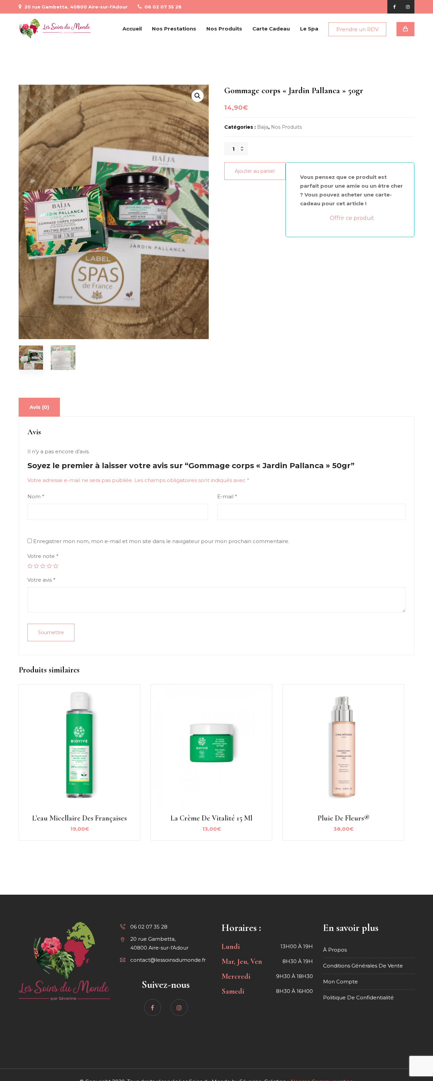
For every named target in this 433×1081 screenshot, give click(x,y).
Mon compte (340, 981)
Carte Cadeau (271, 28)
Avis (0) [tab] (39, 407)
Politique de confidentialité (358, 997)
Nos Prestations (174, 28)
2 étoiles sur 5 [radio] (36, 565)
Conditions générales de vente (363, 965)
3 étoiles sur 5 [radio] (42, 565)
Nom (35, 496)
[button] (197, 96)
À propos (335, 950)
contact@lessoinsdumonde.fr (168, 960)
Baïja (262, 127)
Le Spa (309, 28)
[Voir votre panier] (405, 29)
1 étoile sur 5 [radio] (29, 565)
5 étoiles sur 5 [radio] (55, 565)
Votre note (43, 556)
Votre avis (41, 580)
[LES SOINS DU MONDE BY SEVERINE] (55, 28)
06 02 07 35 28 (162, 6)
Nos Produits (224, 28)
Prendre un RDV (357, 29)
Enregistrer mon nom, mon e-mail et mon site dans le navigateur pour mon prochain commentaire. (161, 541)
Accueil (132, 28)
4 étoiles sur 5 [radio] (49, 565)
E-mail (227, 496)
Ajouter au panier (255, 171)
